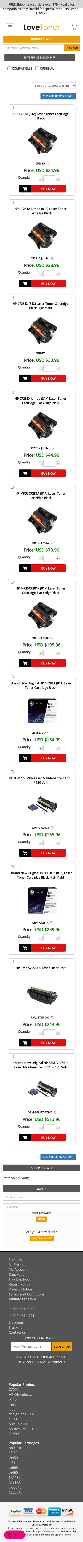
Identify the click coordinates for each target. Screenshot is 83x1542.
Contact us (17, 1332)
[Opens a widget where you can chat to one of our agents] (14, 1535)
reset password (42, 1213)
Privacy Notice (20, 1289)
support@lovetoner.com (47, 1531)
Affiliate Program (22, 1299)
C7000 (14, 1389)
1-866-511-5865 (22, 1308)
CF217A (14, 1482)
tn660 (13, 1467)
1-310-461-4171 (22, 1315)
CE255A (15, 1492)
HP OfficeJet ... (20, 1394)
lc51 (12, 1462)
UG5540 (15, 1487)
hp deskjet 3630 (21, 1429)
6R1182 (14, 1477)
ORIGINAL (46, 68)
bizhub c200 (18, 1424)
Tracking (15, 1327)
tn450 (13, 1457)
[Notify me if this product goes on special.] (48, 163)
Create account (41, 1238)
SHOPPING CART (41, 1168)
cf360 (13, 1452)
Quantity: (24, 177)
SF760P (14, 1433)
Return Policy (19, 1284)
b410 (13, 1399)
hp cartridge (18, 1447)
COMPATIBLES (21, 68)
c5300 (13, 1419)
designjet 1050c (21, 1414)
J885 (12, 1409)
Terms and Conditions (27, 1294)
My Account (18, 1269)
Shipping (16, 1322)
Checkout (16, 1274)
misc (12, 1404)
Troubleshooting (22, 1279)
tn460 (13, 1472)
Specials (15, 1259)
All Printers (17, 1264)
